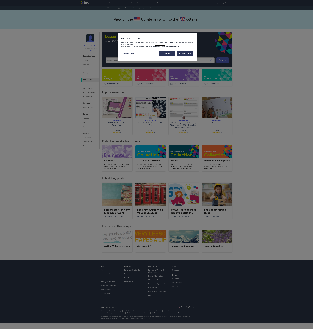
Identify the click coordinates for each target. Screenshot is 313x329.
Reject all (167, 53)
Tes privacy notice (173, 46)
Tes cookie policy (160, 46)
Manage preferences (129, 53)
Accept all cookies (185, 53)
